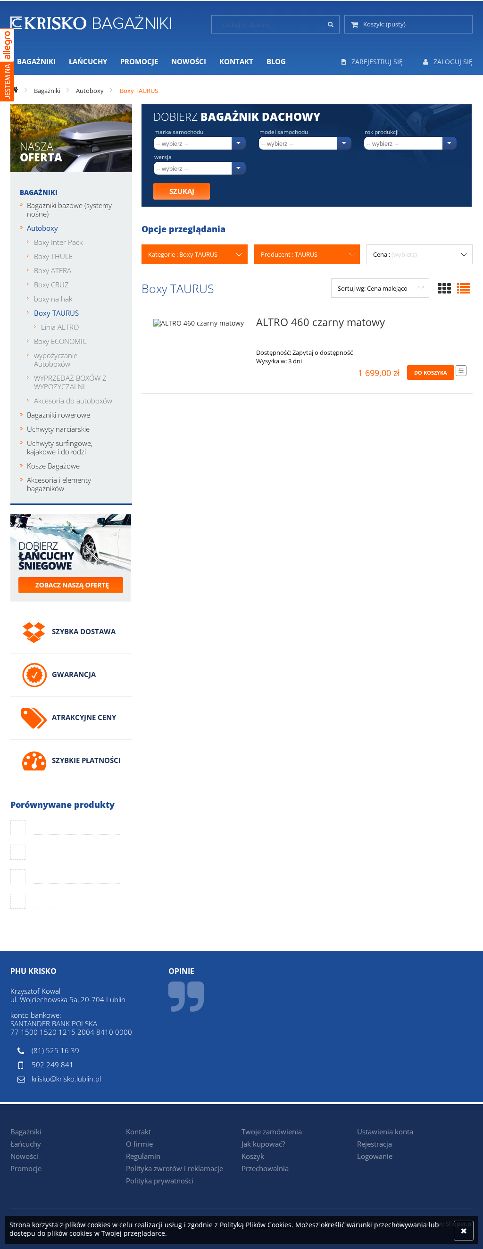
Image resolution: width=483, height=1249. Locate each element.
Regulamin (143, 1156)
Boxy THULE (53, 256)
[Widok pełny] (463, 288)
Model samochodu (283, 132)
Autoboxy (42, 228)
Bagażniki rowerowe (58, 414)
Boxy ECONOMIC (60, 341)
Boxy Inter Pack (58, 242)
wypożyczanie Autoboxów (55, 360)
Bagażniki (39, 192)
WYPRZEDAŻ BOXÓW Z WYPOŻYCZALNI (70, 382)
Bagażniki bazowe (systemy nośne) (69, 209)
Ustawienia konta (385, 1131)
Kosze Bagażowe (53, 465)
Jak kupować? (263, 1143)
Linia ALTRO (60, 327)
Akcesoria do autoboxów (73, 400)
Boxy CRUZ (51, 284)
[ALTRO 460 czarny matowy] (199, 325)
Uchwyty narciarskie (58, 429)
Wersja (163, 157)
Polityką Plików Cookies (255, 1224)
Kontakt (138, 1131)
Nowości (24, 1156)
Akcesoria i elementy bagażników (59, 484)
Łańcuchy (25, 1143)
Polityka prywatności (159, 1180)
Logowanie (374, 1156)
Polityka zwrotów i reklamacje (174, 1168)
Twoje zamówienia (272, 1131)
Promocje (26, 1168)
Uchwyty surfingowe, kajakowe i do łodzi (59, 447)
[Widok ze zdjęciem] (444, 288)
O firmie (139, 1143)
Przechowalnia (265, 1168)
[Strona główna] (90, 20)
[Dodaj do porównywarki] (461, 370)
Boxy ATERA (52, 270)
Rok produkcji (382, 132)
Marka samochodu (178, 132)
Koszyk (253, 1156)
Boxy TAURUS (56, 313)
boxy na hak (53, 298)
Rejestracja (374, 1143)
